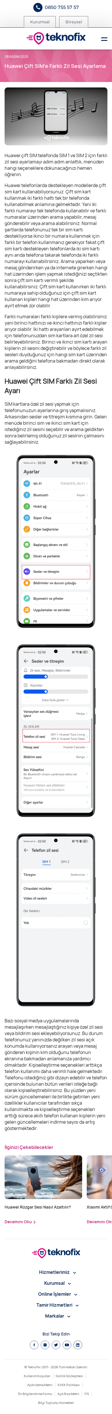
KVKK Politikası (69, 1385)
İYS (86, 1394)
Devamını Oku (18, 1221)
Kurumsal (40, 21)
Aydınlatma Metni (40, 1385)
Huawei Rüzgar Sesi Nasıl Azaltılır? (38, 1207)
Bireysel (73, 21)
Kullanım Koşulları (37, 1376)
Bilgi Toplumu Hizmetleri (56, 1402)
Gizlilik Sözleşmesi (69, 1376)
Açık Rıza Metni (68, 1394)
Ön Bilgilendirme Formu (35, 1394)
